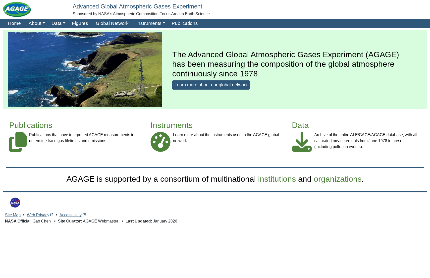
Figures (80, 23)
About (35, 23)
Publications (185, 23)
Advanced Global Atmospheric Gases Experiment (137, 6)
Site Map (13, 215)
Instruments (148, 23)
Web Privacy (38, 215)
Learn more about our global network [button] (211, 84)
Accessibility (70, 215)
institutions (277, 178)
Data (57, 23)
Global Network (112, 23)
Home (14, 23)
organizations (338, 178)
